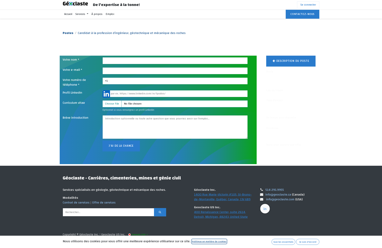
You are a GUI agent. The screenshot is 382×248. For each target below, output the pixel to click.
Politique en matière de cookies (209, 241)
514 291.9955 (274, 190)
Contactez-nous (302, 14)
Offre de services (104, 202)
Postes (68, 33)
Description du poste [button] (292, 61)
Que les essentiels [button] (283, 242)
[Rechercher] (160, 212)
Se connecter (308, 4)
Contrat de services (76, 202)
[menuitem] (68, 14)
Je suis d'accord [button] (307, 242)
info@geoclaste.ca (278, 195)
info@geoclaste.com (280, 199)
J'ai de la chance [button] (121, 145)
